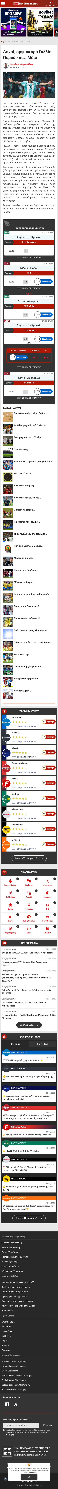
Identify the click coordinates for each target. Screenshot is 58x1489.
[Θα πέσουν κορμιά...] (8, 513)
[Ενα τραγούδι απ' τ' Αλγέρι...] (8, 441)
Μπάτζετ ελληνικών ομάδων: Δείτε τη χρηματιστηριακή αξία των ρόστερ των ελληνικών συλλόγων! (26, 977)
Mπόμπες (6, 1345)
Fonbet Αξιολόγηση (10, 1261)
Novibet (15, 732)
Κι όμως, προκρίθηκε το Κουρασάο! (32, 594)
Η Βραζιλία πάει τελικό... (27, 522)
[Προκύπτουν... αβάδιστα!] (8, 622)
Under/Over (7, 1331)
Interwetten (17, 824)
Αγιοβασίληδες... (23, 690)
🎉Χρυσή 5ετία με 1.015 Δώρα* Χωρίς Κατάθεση (27, 1134)
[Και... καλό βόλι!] (8, 477)
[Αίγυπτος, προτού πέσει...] (8, 501)
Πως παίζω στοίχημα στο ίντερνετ (17, 1301)
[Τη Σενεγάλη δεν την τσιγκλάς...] (8, 537)
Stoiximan (16, 717)
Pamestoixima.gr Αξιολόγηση (15, 1257)
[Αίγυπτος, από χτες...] (8, 489)
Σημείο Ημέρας (9, 1322)
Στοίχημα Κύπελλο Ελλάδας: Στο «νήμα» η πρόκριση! (27, 953)
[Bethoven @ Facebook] (7, 1404)
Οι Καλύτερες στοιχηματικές (15, 1292)
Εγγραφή (47, 1425)
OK (29, 1477)
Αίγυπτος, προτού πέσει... (27, 497)
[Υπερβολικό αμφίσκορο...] (8, 682)
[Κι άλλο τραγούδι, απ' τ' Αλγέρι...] (8, 429)
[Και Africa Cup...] (8, 658)
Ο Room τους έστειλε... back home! (32, 642)
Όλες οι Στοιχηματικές (27, 858)
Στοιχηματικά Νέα (9, 949)
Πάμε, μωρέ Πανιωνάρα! (26, 606)
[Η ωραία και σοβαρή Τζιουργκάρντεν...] (8, 465)
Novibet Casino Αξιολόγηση (14, 1366)
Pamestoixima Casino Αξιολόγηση (17, 1375)
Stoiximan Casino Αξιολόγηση (15, 1361)
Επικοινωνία (7, 1310)
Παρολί (5, 1340)
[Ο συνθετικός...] (8, 453)
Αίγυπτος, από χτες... (25, 485)
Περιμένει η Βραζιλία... (26, 570)
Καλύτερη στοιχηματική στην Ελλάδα (18, 1306)
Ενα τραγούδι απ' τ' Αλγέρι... (28, 437)
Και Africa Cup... (22, 654)
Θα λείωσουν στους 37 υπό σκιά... (31, 630)
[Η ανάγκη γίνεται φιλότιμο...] (8, 549)
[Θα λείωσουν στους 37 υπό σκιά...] (8, 634)
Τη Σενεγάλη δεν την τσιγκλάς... (30, 534)
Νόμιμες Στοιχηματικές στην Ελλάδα (18, 1282)
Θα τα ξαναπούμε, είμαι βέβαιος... (31, 413)
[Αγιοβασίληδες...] (8, 694)
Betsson (16, 840)
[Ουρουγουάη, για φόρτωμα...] (8, 670)
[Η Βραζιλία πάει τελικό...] (8, 525)
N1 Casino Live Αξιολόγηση (14, 1389)
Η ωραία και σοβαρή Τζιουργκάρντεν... (34, 461)
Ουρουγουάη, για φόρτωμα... (29, 666)
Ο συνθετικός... (22, 449)
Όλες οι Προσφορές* (27, 1218)
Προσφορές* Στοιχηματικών (15, 1296)
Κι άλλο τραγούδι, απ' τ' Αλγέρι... (31, 425)
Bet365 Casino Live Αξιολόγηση (16, 1385)
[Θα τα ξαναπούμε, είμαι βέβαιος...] (8, 417)
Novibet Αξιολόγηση (11, 1247)
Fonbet (15, 778)
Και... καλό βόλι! (22, 473)
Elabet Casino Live (10, 1371)
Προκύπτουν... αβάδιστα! (27, 618)
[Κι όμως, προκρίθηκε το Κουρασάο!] (8, 598)
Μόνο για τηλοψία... (24, 582)
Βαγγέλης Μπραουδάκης (21, 64)
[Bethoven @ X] (16, 1404)
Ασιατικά (6, 1350)
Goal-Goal (6, 1326)
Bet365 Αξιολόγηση (10, 1266)
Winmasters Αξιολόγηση (12, 1271)
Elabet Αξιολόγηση (10, 1252)
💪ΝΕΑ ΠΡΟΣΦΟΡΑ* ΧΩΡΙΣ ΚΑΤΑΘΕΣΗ (21, 1151)
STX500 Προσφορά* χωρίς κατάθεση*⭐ (23, 1060)
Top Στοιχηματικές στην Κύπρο (16, 1287)
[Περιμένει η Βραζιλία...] (8, 573)
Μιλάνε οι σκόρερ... (24, 558)
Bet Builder (6, 1336)
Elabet (15, 748)
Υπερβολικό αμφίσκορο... (27, 678)
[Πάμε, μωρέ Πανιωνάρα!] (8, 610)
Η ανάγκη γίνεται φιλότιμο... (28, 546)
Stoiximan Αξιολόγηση (12, 1243)
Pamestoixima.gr (20, 763)
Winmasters (17, 809)
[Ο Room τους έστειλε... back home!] (8, 646)
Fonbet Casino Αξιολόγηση (14, 1380)
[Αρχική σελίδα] (1, 42)
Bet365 (15, 794)
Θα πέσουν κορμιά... (24, 509)
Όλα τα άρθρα (27, 1025)
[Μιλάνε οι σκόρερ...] (8, 561)
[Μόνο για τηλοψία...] (8, 585)
